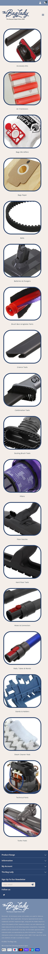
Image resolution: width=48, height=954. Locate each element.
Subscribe (32, 884)
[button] (43, 15)
